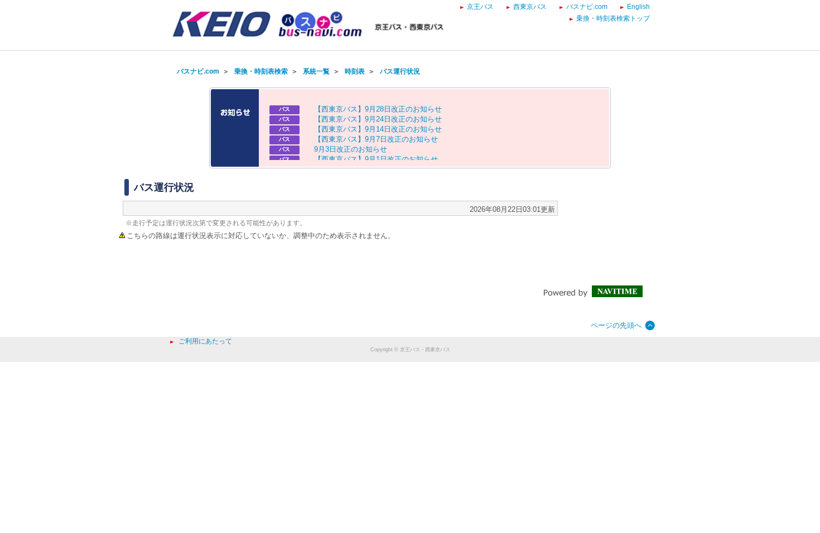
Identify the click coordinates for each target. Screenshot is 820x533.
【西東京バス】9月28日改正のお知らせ (378, 109)
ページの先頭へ (616, 325)
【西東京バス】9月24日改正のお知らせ (378, 119)
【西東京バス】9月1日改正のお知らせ (376, 159)
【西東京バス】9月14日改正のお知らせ (378, 129)
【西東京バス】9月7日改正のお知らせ (376, 139)
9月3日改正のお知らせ (350, 149)
